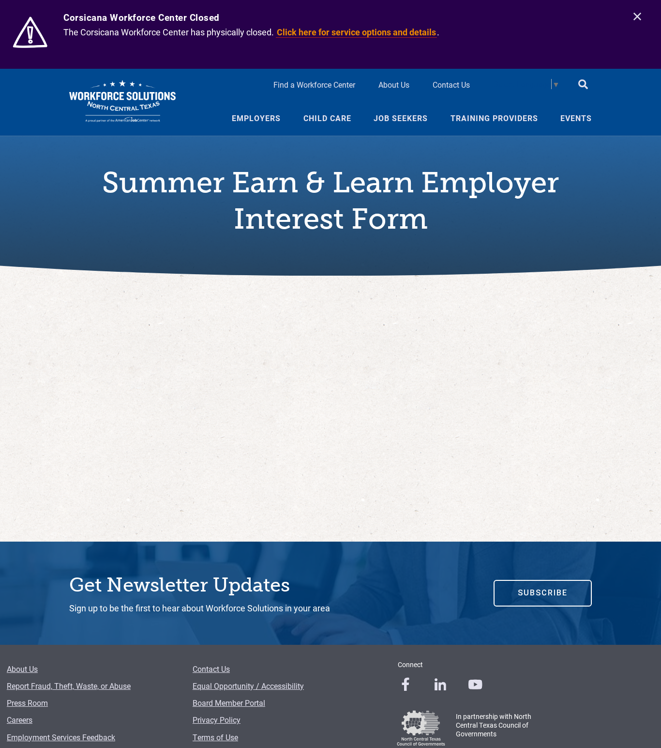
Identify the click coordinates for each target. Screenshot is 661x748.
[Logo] (122, 102)
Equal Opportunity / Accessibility (248, 686)
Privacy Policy (216, 720)
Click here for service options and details (356, 32)
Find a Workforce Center (314, 84)
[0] (405, 684)
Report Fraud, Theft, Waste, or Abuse (69, 686)
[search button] (583, 85)
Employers (256, 118)
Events (576, 118)
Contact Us (451, 84)
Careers (19, 720)
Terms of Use (215, 737)
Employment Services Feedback (61, 737)
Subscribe (543, 592)
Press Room (27, 703)
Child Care (327, 118)
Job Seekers (401, 118)
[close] (637, 17)
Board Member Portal (229, 703)
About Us (393, 84)
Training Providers (494, 118)
